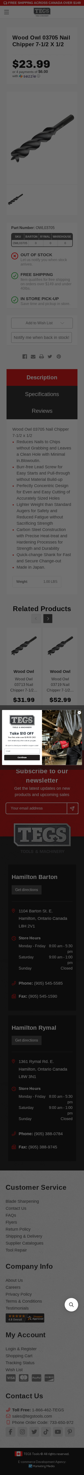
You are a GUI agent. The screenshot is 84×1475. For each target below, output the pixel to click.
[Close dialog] (79, 712)
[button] (71, 1304)
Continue (22, 757)
